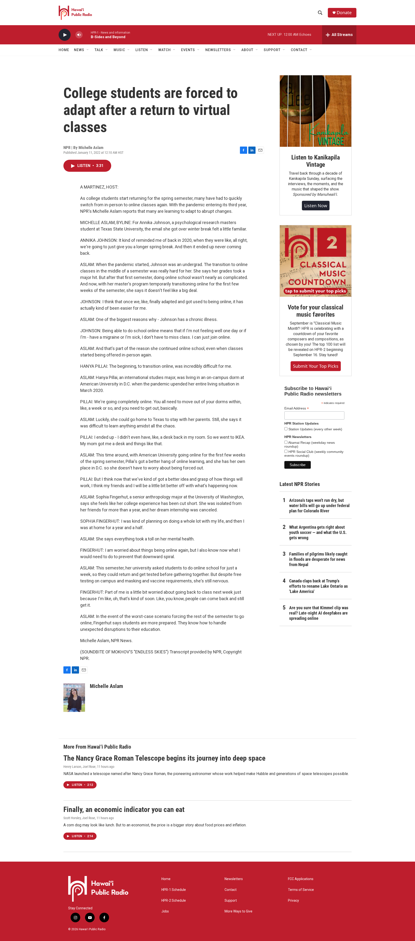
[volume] (79, 35)
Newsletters (234, 879)
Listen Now (315, 205)
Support (231, 900)
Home (64, 50)
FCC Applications (300, 879)
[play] (64, 35)
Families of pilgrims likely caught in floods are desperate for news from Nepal (318, 559)
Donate (344, 12)
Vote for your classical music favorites (315, 311)
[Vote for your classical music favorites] (315, 261)
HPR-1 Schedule (173, 890)
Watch (164, 50)
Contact (231, 890)
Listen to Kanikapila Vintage (315, 161)
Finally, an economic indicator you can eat (123, 809)
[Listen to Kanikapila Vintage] (315, 111)
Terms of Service (301, 890)
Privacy (293, 900)
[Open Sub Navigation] (88, 50)
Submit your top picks (315, 366)
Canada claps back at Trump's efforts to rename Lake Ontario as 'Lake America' (318, 586)
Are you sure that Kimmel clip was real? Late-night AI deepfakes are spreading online (318, 613)
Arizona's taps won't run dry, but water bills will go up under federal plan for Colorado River (319, 505)
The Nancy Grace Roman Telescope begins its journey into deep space (164, 758)
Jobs (165, 911)
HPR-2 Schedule (173, 900)
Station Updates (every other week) (314, 429)
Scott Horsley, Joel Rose (79, 818)
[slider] (86, 34)
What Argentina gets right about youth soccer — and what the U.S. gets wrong (318, 532)
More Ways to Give (238, 911)
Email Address (296, 408)
